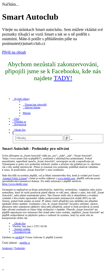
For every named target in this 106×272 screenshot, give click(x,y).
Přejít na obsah (14, 52)
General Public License (15, 178)
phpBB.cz (25, 242)
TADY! (63, 78)
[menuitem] (35, 104)
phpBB (19, 237)
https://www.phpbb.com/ (15, 184)
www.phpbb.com (66, 178)
